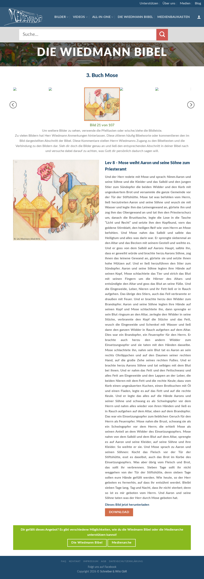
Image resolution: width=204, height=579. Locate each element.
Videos (79, 17)
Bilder (60, 17)
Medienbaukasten (173, 17)
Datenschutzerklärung (126, 561)
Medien (185, 3)
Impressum (90, 561)
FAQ (63, 561)
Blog (198, 3)
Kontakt (75, 561)
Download (119, 512)
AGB (103, 561)
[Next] (190, 105)
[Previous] (13, 105)
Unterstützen (149, 3)
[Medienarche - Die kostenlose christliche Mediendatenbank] (25, 17)
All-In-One (101, 17)
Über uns (169, 3)
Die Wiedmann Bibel (135, 17)
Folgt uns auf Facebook (102, 566)
